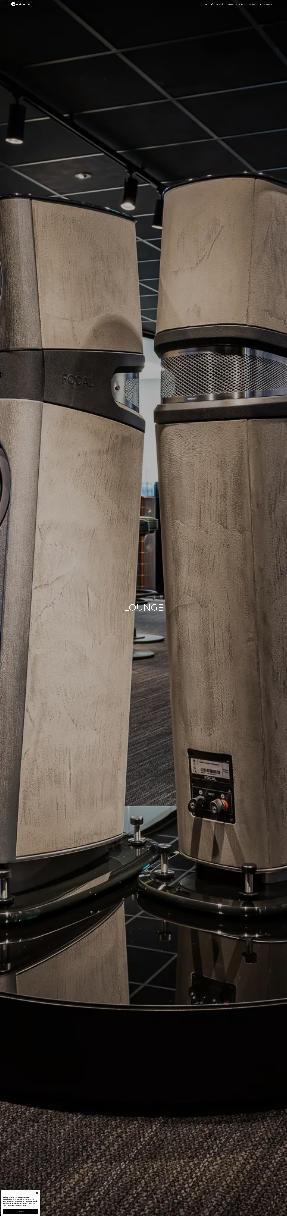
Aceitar (21, 1212)
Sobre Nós (209, 4)
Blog (260, 4)
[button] (37, 1193)
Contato (268, 4)
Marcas (252, 4)
